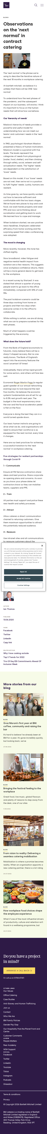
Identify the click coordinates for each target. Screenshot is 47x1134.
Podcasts (7, 1080)
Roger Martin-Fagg (23, 382)
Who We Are (9, 1016)
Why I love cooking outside (16, 653)
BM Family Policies (11, 1020)
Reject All (23, 572)
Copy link (7, 642)
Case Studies (9, 999)
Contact (6, 1012)
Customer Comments (12, 1035)
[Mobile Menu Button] (42, 5)
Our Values (8, 991)
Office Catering (10, 995)
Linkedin (7, 1063)
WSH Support (9, 1049)
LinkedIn (7, 638)
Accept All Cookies (23, 578)
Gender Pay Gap (10, 1024)
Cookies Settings (23, 585)
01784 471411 (19, 978)
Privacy (6, 1099)
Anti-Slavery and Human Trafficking (19, 1003)
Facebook (8, 630)
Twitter (6, 634)
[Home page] (6, 5)
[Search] (35, 5)
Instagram (7, 1075)
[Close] (42, 546)
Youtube (7, 1067)
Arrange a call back (18, 970)
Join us (6, 1008)
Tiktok (6, 1071)
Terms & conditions (11, 1094)
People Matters (10, 1041)
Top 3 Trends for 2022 (13, 657)
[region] (23, 567)
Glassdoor (7, 1084)
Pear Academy (9, 1045)
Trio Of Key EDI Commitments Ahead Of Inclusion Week (22, 663)
